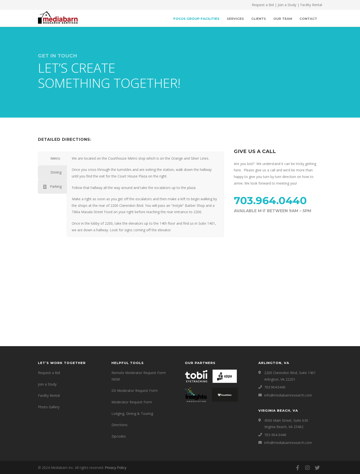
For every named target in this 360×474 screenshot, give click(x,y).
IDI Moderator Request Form (134, 390)
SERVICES (235, 19)
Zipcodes (118, 436)
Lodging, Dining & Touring (132, 413)
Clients (258, 19)
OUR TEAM (282, 19)
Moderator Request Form (131, 402)
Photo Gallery (49, 407)
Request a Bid (263, 4)
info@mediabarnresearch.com (288, 395)
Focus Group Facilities (196, 19)
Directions (119, 424)
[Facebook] (297, 468)
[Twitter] (317, 468)
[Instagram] (307, 468)
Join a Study (287, 4)
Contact (308, 19)
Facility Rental (311, 4)
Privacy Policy (115, 467)
